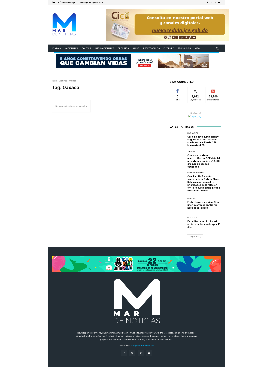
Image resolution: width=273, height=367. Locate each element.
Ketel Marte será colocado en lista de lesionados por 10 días (203, 224)
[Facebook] (207, 2)
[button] (217, 48)
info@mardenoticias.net (142, 345)
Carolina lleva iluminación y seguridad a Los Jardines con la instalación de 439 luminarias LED (203, 141)
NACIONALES (192, 133)
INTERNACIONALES (195, 173)
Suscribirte (213, 89)
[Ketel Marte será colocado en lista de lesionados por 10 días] (177, 222)
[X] (215, 2)
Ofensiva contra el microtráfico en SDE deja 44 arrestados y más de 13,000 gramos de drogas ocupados (203, 161)
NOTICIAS (191, 198)
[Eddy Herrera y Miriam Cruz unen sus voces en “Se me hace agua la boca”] (177, 203)
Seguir (195, 89)
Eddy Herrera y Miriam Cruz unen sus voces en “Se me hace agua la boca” (203, 205)
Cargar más (194, 236)
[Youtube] (219, 2)
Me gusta (177, 89)
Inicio (54, 80)
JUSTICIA (191, 152)
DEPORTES (192, 218)
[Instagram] (211, 2)
